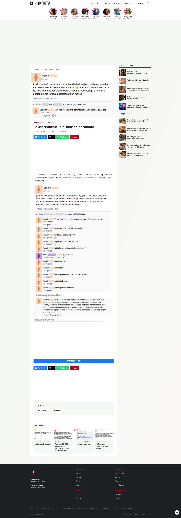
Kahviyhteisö (119, 473)
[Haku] (148, 3)
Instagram (118, 498)
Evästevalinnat (127, 514)
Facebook (118, 494)
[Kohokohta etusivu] (40, 3)
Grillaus (117, 477)
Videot (117, 3)
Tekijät (78, 494)
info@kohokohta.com (37, 481)
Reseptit (118, 481)
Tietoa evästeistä (146, 514)
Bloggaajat (79, 498)
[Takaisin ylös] (177, 512)
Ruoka (128, 3)
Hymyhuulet (119, 485)
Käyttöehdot (136, 514)
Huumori (139, 3)
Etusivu (94, 3)
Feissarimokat (54, 69)
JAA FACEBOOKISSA (73, 361)
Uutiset (105, 3)
